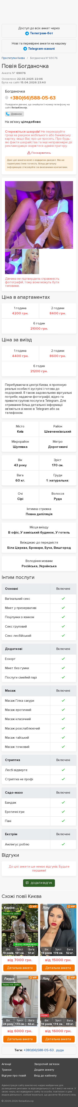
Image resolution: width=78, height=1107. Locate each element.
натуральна (59, 480)
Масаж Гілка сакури (19, 701)
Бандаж (10, 803)
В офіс (13, 532)
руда (60, 1050)
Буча (48, 548)
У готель (63, 532)
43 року (20, 465)
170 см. (57, 465)
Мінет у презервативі (20, 608)
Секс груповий (16, 626)
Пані (8, 821)
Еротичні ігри (14, 812)
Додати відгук (41, 883)
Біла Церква (17, 548)
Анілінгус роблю (17, 844)
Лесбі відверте (16, 770)
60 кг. (20, 480)
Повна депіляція (39, 514)
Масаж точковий (17, 747)
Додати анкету (44, 1069)
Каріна (9, 908)
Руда (58, 499)
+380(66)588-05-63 (33, 98)
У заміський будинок (37, 532)
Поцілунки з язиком (19, 617)
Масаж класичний (18, 719)
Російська (29, 566)
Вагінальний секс (17, 599)
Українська (48, 566)
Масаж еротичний (18, 710)
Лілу (46, 908)
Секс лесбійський (18, 636)
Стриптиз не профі (19, 779)
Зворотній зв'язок (46, 1064)
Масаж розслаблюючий (22, 728)
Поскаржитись (41, 153)
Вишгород (62, 548)
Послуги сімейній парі (21, 677)
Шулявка (20, 447)
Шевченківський (57, 432)
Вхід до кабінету (45, 1075)
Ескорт (10, 659)
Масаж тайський (17, 738)
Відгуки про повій (14, 1075)
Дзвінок (16, 114)
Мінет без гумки (17, 668)
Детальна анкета (20, 968)
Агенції (6, 1064)
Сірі (20, 499)
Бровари (36, 548)
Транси (6, 1069)
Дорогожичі (58, 447)
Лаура (9, 979)
